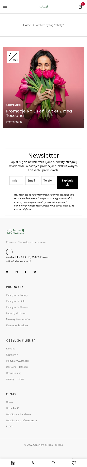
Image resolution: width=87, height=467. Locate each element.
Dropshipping (13, 373)
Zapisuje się (67, 182)
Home (27, 25)
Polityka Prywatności (17, 360)
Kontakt (10, 348)
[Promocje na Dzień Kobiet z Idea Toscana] (43, 49)
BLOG (9, 426)
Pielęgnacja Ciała (15, 301)
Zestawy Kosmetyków (18, 319)
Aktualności (13, 104)
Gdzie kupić (12, 408)
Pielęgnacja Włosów (17, 307)
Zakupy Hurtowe (15, 379)
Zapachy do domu (16, 313)
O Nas (9, 402)
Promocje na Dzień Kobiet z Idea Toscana (39, 113)
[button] (80, 6)
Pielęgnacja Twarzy (17, 295)
